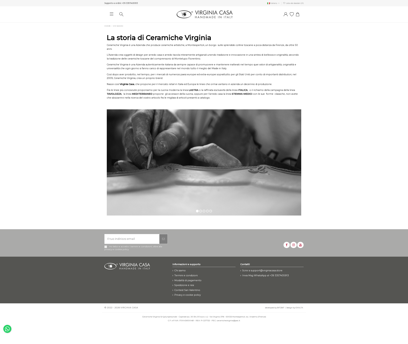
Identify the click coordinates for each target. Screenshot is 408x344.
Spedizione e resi (184, 285)
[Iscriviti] (163, 239)
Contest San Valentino (187, 290)
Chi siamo (180, 270)
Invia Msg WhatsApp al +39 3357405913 (265, 275)
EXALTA (299, 307)
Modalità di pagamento (187, 280)
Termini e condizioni (186, 275)
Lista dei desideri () (294, 3)
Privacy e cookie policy (187, 294)
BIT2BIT (280, 307)
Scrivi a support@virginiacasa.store (262, 270)
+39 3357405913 (130, 3)
